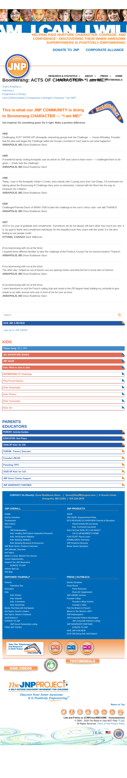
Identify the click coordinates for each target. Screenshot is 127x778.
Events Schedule (12, 517)
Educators (9, 589)
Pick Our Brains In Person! (78, 608)
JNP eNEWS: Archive (76, 595)
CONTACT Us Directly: (22, 495)
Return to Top (118, 704)
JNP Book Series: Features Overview (21, 546)
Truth (5, 86)
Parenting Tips (16, 586)
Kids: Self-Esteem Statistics (22, 537)
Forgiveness (9, 94)
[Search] (119, 315)
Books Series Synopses (77, 546)
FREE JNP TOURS (13, 627)
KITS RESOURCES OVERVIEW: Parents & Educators (91, 520)
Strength (46, 97)
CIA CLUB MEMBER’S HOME (85, 533)
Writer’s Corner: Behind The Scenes (21, 556)
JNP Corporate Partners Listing (86, 621)
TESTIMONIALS (113, 79)
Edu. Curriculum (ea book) (84, 527)
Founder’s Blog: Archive (83, 602)
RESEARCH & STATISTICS (62, 76)
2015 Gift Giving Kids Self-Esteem (82, 634)
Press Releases (79, 589)
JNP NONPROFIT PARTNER (80, 624)
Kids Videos (10, 524)
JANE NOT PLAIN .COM (70, 79)
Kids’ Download (17, 605)
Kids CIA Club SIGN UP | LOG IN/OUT (84, 530)
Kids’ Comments (17, 602)
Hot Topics (9, 553)
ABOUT (89, 76)
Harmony (7, 90)
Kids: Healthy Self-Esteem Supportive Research (31, 533)
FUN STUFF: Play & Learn (78, 537)
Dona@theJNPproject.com (80, 495)
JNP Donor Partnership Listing (23, 624)
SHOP (69, 514)
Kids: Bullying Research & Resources (27, 543)
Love (5, 97)
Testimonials (10, 520)
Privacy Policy (118, 723)
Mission (8, 527)
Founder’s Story (79, 605)
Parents (8, 582)
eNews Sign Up (12, 569)
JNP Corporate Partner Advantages (82, 618)
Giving (21, 94)
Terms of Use (103, 723)
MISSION (95, 79)
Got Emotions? (11, 618)
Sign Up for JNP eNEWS (16, 330)
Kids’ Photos (15, 595)
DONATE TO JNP (66, 50)
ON (18, 348)
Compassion (33, 97)
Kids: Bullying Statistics (20, 540)
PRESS (104, 76)
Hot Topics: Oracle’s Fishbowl (18, 614)
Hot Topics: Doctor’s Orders (17, 611)
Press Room (72, 586)
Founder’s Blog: (74, 598)
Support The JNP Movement (17, 562)
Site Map (9, 572)
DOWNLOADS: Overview (78, 540)
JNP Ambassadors (18, 530)
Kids (7, 592)
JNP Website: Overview (15, 549)
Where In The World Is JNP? (79, 611)
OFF (25, 348)
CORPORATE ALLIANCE (105, 50)
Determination (17, 97)
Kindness (15, 86)
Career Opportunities (14, 559)
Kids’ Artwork (16, 598)
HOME (118, 76)
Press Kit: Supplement (82, 592)
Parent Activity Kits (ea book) (85, 524)
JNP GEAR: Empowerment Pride (81, 517)
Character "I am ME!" (64, 97)
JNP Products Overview (77, 543)
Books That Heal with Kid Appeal (19, 608)
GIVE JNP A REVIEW (76, 630)
